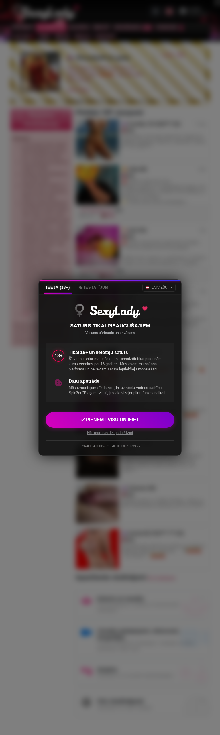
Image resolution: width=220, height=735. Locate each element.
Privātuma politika (93, 445)
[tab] (58, 287)
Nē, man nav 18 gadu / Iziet (110, 433)
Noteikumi (118, 445)
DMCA (135, 445)
